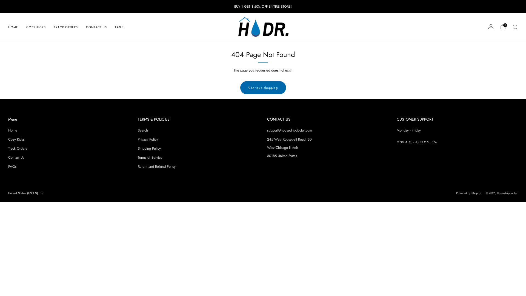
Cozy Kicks (36, 27)
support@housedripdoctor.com (289, 130)
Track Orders (66, 27)
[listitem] (263, 6)
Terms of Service (150, 157)
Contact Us (96, 27)
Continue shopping (263, 88)
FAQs (119, 27)
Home (13, 27)
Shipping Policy (149, 148)
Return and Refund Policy (157, 166)
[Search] (515, 27)
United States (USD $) (23, 193)
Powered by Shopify (468, 193)
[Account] (491, 27)
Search (143, 130)
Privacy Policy (148, 139)
